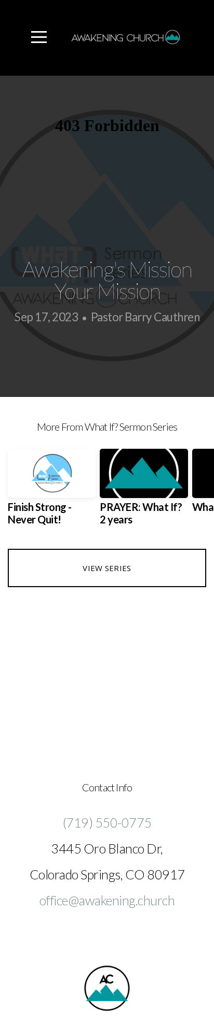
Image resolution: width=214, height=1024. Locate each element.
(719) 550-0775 (107, 822)
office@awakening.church (107, 900)
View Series (107, 568)
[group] (52, 491)
